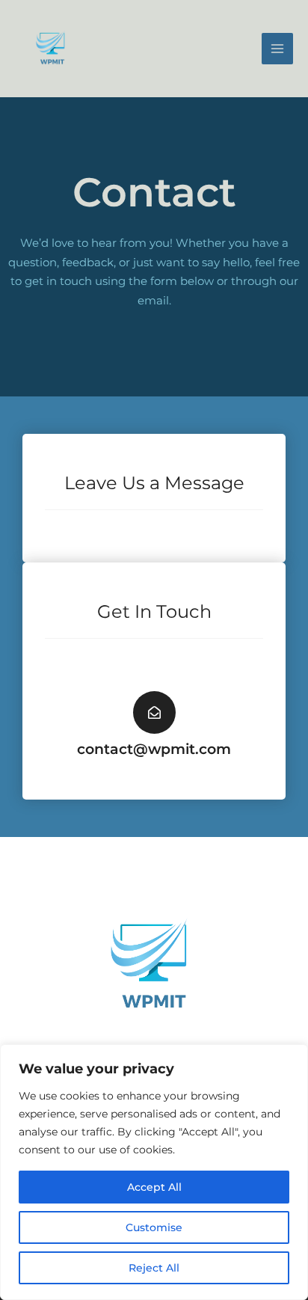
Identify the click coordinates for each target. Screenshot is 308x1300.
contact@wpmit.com (154, 749)
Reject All (154, 1268)
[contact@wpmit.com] (154, 712)
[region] (154, 1172)
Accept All (154, 1187)
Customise (154, 1227)
